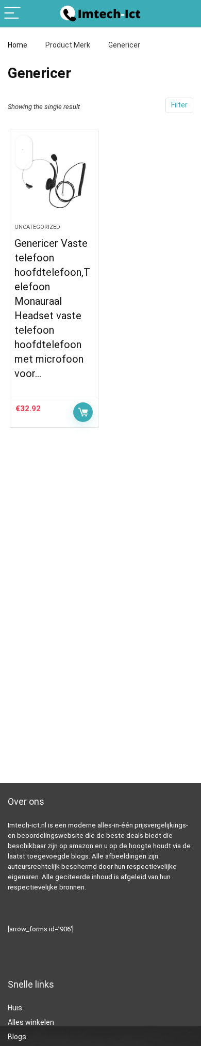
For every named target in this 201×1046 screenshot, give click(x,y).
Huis (15, 1008)
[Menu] (12, 13)
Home (17, 45)
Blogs (17, 1037)
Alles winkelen (31, 1022)
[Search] (185, 13)
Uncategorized (37, 227)
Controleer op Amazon (83, 412)
